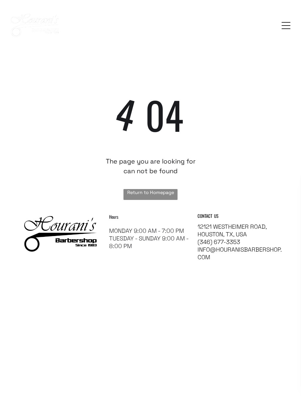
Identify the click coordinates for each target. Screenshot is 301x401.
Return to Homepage (150, 192)
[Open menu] (286, 25)
